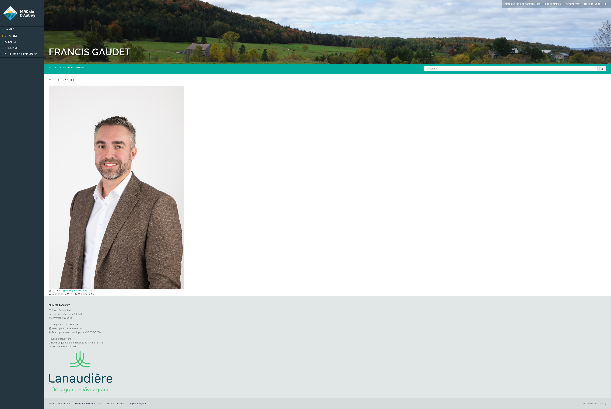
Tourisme (11, 48)
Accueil (53, 67)
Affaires (10, 42)
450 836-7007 (72, 294)
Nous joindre (592, 4)
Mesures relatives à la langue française (126, 403)
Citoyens (11, 35)
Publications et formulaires (523, 4)
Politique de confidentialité (88, 403)
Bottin (62, 67)
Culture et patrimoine (21, 54)
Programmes (553, 4)
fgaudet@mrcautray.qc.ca (77, 290)
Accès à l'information (59, 403)
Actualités (572, 4)
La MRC (9, 29)
